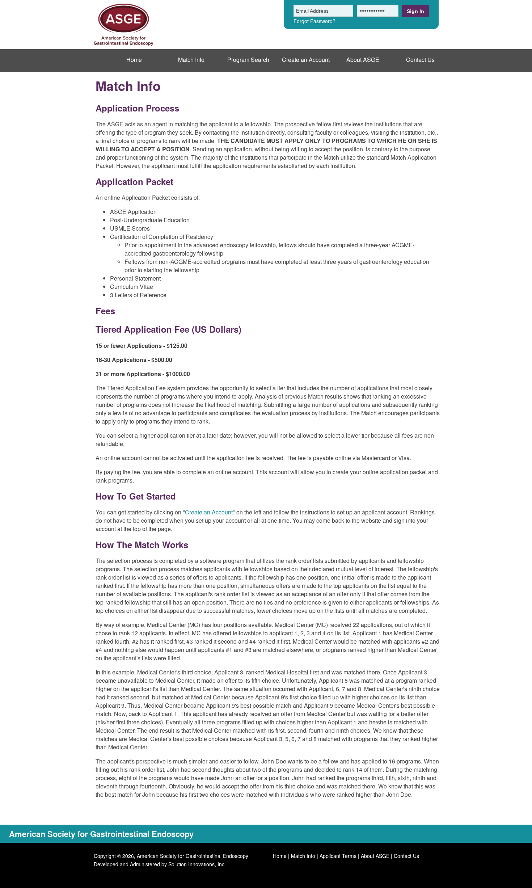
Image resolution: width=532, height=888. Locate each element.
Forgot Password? (314, 21)
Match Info (191, 59)
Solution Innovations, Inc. (197, 864)
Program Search (248, 59)
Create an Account (306, 59)
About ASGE (362, 59)
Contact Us (420, 59)
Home (134, 59)
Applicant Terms (338, 855)
